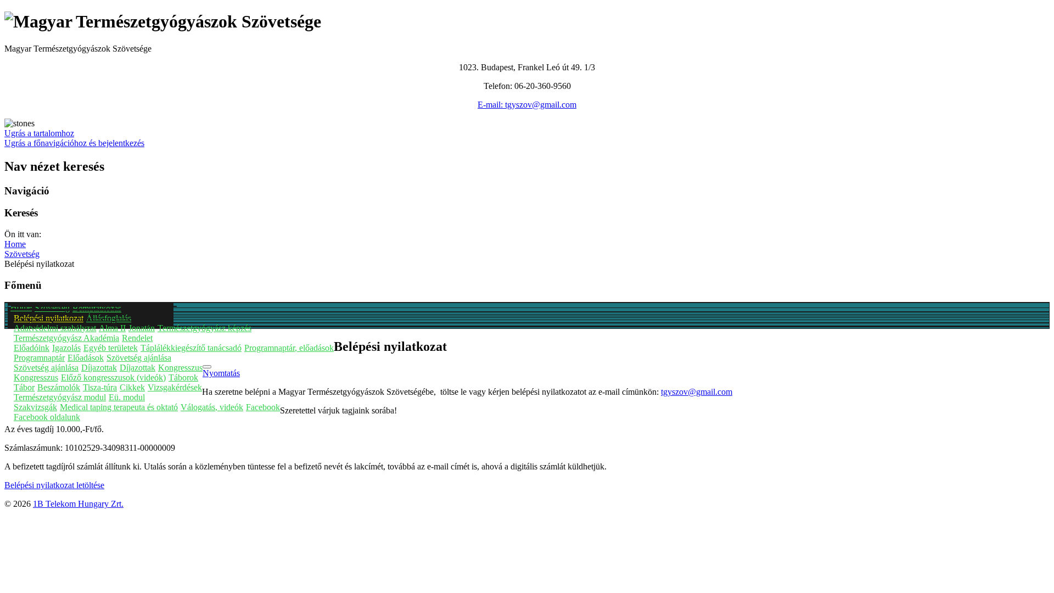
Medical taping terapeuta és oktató (119, 407)
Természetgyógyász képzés (204, 328)
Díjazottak (99, 367)
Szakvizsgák (35, 407)
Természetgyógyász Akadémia (66, 338)
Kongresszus (180, 367)
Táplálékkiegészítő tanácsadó (191, 348)
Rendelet (137, 338)
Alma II (112, 328)
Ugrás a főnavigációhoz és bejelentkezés (74, 143)
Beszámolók (58, 387)
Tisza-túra (100, 387)
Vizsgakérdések (175, 387)
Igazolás (66, 348)
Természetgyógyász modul (60, 397)
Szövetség (52, 307)
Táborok (183, 377)
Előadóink (31, 348)
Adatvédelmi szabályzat (55, 328)
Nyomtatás (221, 373)
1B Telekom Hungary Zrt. (78, 503)
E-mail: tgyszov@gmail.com (527, 104)
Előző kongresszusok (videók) (113, 377)
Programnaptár (39, 357)
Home (21, 307)
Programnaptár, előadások (289, 348)
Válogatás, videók (212, 407)
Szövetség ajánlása (138, 357)
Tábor (24, 387)
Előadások (86, 357)
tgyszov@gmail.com (696, 391)
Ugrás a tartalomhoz (39, 133)
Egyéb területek (110, 348)
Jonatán (141, 328)
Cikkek (132, 387)
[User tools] (207, 366)
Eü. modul (127, 397)
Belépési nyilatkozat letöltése (54, 485)
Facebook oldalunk (47, 417)
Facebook (263, 407)
